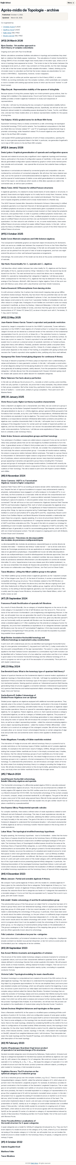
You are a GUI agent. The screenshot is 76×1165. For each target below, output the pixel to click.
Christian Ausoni (9, 27)
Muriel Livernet (8, 36)
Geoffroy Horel (8, 30)
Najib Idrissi (6, 3)
